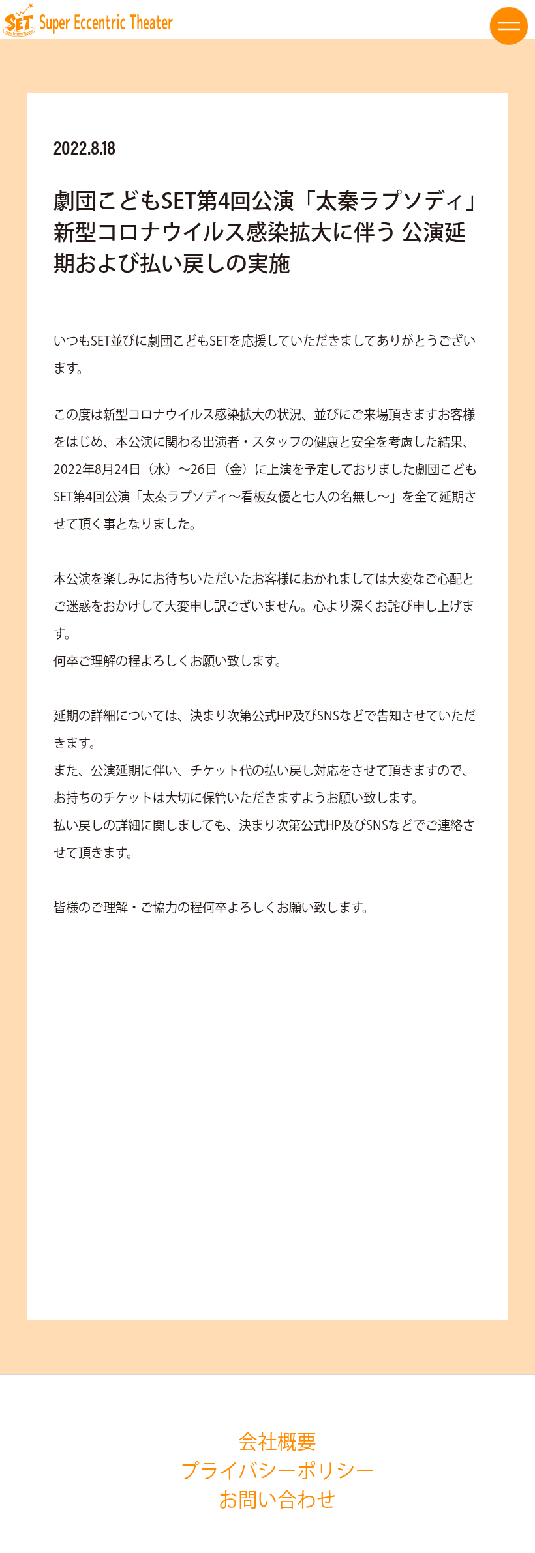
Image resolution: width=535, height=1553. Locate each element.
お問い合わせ (277, 1501)
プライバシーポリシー (277, 1472)
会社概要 (277, 1443)
